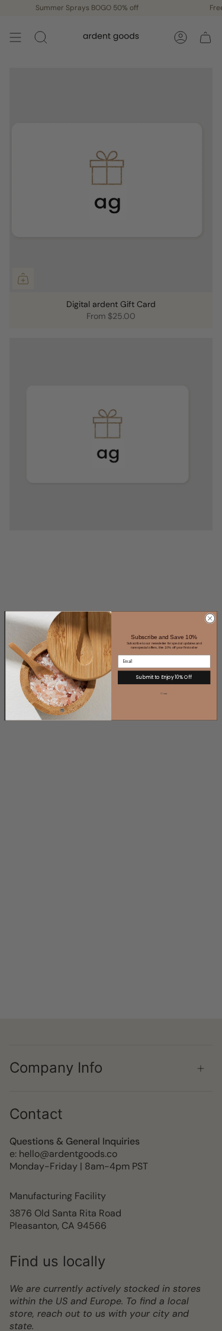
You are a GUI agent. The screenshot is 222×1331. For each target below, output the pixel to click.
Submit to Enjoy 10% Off (164, 677)
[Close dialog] (209, 618)
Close (163, 693)
